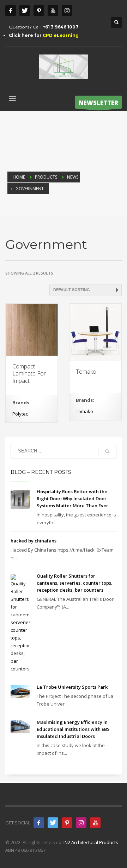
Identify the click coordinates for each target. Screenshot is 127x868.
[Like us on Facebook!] (39, 822)
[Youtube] (53, 10)
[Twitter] (24, 10)
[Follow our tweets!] (53, 822)
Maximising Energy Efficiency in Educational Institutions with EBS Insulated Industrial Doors (73, 729)
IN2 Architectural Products (91, 842)
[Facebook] (10, 10)
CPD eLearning (61, 35)
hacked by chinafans (33, 541)
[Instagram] (67, 10)
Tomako (84, 411)
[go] (107, 451)
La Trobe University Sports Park (72, 687)
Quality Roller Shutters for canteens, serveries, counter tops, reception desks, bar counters (75, 583)
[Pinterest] (39, 10)
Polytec (20, 414)
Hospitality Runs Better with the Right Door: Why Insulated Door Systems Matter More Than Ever (72, 498)
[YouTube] (95, 822)
